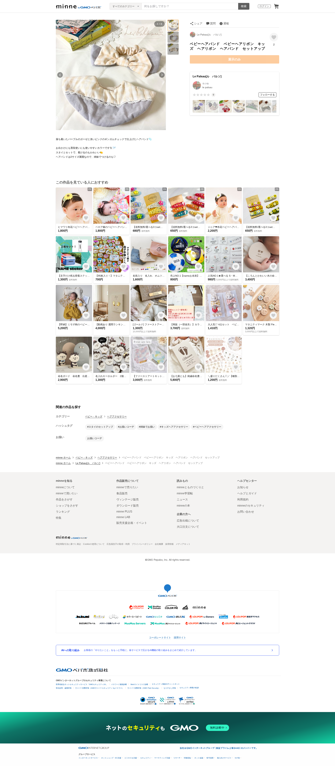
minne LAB (123, 517)
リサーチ (176, 758)
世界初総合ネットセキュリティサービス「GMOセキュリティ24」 (81, 684)
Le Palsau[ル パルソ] (209, 34)
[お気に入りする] (274, 37)
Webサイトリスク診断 (139, 684)
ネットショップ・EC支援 (111, 758)
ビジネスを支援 (131, 758)
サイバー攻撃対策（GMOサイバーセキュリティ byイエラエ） (99, 688)
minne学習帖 (185, 493)
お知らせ (242, 487)
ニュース (182, 499)
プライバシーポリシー (142, 544)
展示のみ (234, 59)
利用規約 (242, 499)
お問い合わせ (245, 511)
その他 (237, 758)
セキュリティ (145, 758)
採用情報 (169, 544)
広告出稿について (188, 520)
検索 (244, 6)
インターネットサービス (88, 758)
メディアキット (183, 544)
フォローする (267, 94)
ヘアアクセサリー (117, 416)
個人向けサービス (224, 758)
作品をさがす (64, 499)
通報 (226, 23)
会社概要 (159, 544)
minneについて (65, 487)
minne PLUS (124, 511)
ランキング (63, 511)
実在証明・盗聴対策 (64, 688)
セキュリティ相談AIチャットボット (166, 684)
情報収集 (187, 758)
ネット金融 (198, 758)
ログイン (264, 6)
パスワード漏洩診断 (119, 684)
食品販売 (122, 493)
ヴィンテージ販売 (127, 499)
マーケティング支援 (162, 758)
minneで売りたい (127, 487)
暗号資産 (210, 758)
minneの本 (183, 505)
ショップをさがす (67, 505)
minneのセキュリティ (251, 505)
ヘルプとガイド (247, 493)
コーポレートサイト (160, 637)
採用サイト (180, 637)
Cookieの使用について (94, 544)
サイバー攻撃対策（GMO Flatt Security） (143, 688)
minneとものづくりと (190, 487)
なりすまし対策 (170, 688)
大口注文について (188, 526)
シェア (198, 23)
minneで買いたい (66, 493)
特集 (58, 517)
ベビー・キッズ (93, 416)
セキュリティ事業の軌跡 (189, 688)
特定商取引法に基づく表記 (68, 544)
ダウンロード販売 (127, 505)
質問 (213, 23)
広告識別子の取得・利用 (118, 544)
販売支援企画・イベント (131, 522)
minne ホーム (63, 457)
